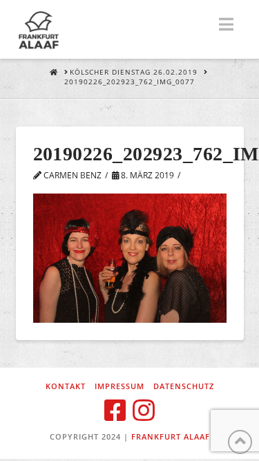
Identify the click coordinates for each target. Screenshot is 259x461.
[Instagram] (144, 410)
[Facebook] (115, 410)
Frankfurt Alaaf (170, 436)
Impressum (119, 386)
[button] (226, 24)
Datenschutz (183, 386)
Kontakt (66, 386)
